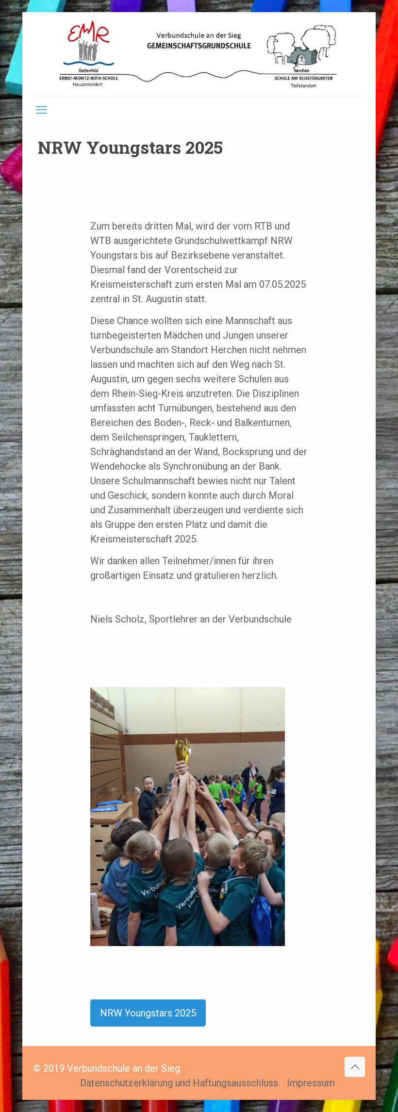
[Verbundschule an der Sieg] (199, 54)
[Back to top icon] (355, 1067)
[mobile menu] (41, 110)
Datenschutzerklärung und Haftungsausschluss (179, 1083)
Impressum (311, 1083)
